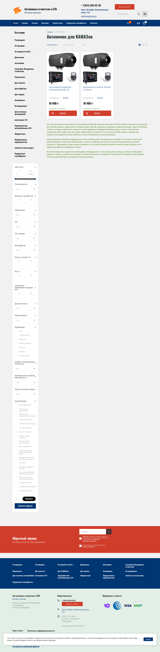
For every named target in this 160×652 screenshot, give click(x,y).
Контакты (94, 23)
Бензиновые (20, 100)
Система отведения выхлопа (26, 468)
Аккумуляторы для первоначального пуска (26, 452)
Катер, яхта (23, 339)
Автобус (22, 351)
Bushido (65, 98)
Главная (25, 23)
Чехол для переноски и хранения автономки (27, 473)
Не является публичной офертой (26, 646)
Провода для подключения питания (27, 415)
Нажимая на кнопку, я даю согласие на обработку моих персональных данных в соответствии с (95, 538)
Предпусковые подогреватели (21, 141)
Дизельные (19, 57)
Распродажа (20, 40)
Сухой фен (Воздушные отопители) (24, 70)
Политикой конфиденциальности (91, 540)
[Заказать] (108, 531)
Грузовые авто (24, 335)
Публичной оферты (89, 546)
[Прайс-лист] (146, 45)
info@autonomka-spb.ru (89, 16)
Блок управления (25, 446)
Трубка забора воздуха (27, 423)
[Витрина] (140, 45)
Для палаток (20, 83)
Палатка (22, 347)
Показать (29, 499)
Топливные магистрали (27, 487)
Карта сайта (18, 630)
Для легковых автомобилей (20, 113)
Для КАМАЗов (20, 89)
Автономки (19, 63)
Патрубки (22, 463)
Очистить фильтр (25, 506)
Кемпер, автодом (25, 343)
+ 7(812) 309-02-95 (91, 5)
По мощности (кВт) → (24, 51)
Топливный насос (25, 428)
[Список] (143, 45)
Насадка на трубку (26, 482)
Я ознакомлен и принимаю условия (94, 545)
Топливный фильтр (26, 491)
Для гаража (19, 94)
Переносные (20, 77)
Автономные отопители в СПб (40, 9)
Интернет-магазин (32, 12)
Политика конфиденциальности (41, 631)
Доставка (45, 23)
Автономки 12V (21, 120)
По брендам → (21, 46)
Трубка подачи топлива (24, 437)
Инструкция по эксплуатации (24, 442)
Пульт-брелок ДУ (25, 405)
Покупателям (58, 23)
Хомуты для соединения (23, 410)
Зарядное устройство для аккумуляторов (27, 458)
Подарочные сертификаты (76, 23)
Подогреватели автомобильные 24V (23, 127)
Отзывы (35, 23)
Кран (21, 331)
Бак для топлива (25, 432)
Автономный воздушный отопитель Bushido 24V (60, 88)
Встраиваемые (21, 106)
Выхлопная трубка (25, 419)
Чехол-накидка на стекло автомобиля (26, 478)
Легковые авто (24, 356)
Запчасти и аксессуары (24, 148)
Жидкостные (20, 134)
